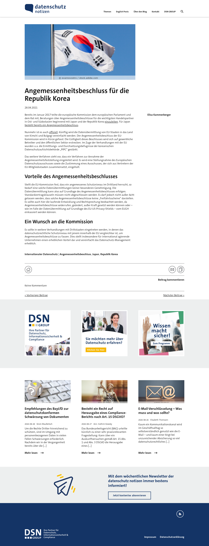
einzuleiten (111, 121)
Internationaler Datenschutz (41, 254)
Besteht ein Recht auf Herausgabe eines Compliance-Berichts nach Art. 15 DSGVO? (104, 413)
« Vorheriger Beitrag (36, 295)
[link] (122, 11)
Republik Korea (109, 254)
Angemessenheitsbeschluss (75, 254)
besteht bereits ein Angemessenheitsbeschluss (51, 125)
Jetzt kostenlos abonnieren (129, 495)
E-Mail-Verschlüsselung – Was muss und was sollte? (160, 411)
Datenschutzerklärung (172, 537)
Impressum (150, 537)
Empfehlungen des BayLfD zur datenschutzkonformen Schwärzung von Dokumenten (47, 413)
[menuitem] (170, 11)
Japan (95, 254)
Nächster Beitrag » (173, 295)
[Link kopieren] (180, 269)
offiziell (53, 132)
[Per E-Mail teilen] (172, 269)
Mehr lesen (31, 453)
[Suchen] (182, 11)
